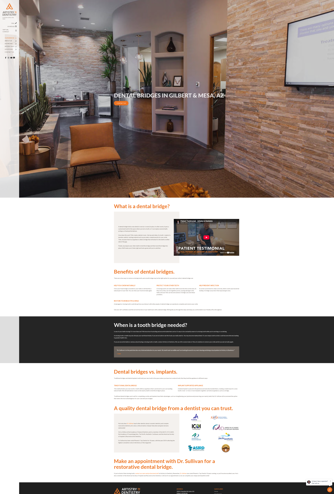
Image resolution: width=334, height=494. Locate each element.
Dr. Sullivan (130, 423)
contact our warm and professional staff (147, 473)
